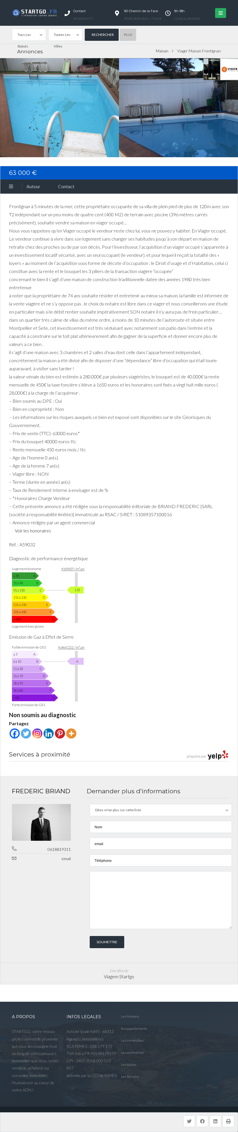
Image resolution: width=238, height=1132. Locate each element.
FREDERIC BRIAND (41, 791)
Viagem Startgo (119, 976)
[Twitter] (26, 733)
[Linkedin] (49, 733)
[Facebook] (15, 733)
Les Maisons (130, 1016)
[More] (71, 733)
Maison (162, 51)
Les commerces (132, 1052)
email (66, 858)
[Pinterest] (60, 733)
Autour (33, 186)
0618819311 (59, 849)
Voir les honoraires (33, 530)
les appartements (134, 1028)
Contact (66, 186)
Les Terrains (130, 1076)
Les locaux (128, 1064)
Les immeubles (132, 1040)
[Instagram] (37, 733)
